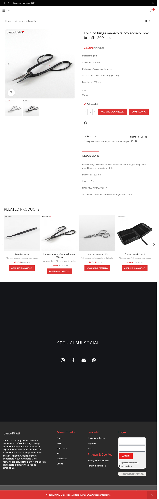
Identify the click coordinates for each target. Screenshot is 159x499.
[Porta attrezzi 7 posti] (135, 233)
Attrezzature (101, 141)
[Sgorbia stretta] (22, 233)
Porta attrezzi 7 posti (135, 254)
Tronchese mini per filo (97, 254)
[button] (8, 64)
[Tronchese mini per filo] (97, 233)
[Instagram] (63, 360)
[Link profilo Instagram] (8, 3)
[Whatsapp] (94, 360)
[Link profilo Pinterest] (146, 137)
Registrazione (125, 466)
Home (8, 21)
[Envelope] (84, 360)
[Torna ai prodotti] (146, 21)
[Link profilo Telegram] (136, 141)
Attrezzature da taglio (25, 21)
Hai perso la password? (128, 463)
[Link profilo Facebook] (4, 3)
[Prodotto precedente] (142, 21)
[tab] (90, 155)
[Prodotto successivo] (149, 21)
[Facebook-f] (73, 360)
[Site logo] (78, 10)
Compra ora (138, 111)
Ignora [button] (152, 495)
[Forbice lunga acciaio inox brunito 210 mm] (59, 233)
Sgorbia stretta (22, 254)
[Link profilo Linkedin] (132, 141)
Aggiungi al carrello (112, 111)
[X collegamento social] (142, 137)
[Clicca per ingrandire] (11, 92)
